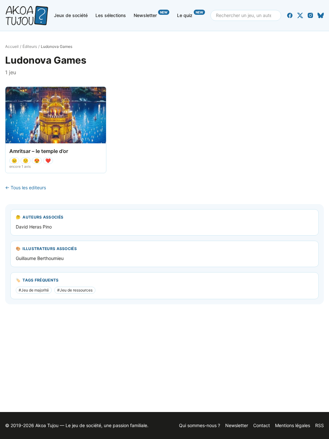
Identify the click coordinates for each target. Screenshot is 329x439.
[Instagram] (310, 15)
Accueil (12, 46)
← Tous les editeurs (25, 187)
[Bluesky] (320, 15)
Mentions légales (292, 425)
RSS (319, 425)
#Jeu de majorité (34, 290)
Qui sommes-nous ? (199, 425)
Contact (261, 425)
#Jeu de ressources (75, 290)
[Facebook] (290, 15)
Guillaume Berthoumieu (40, 258)
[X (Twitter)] (300, 15)
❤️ (48, 160)
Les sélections (110, 15)
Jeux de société (71, 15)
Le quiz (190, 14)
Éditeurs (29, 46)
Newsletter (150, 14)
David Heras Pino (34, 226)
